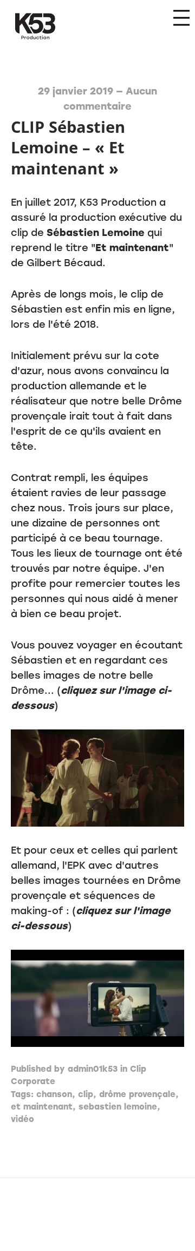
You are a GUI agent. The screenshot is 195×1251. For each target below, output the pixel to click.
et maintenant (42, 1107)
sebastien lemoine (118, 1107)
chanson (54, 1094)
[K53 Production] (35, 26)
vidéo (22, 1119)
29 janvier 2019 (75, 91)
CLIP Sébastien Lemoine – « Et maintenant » (68, 147)
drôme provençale (137, 1094)
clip (85, 1094)
